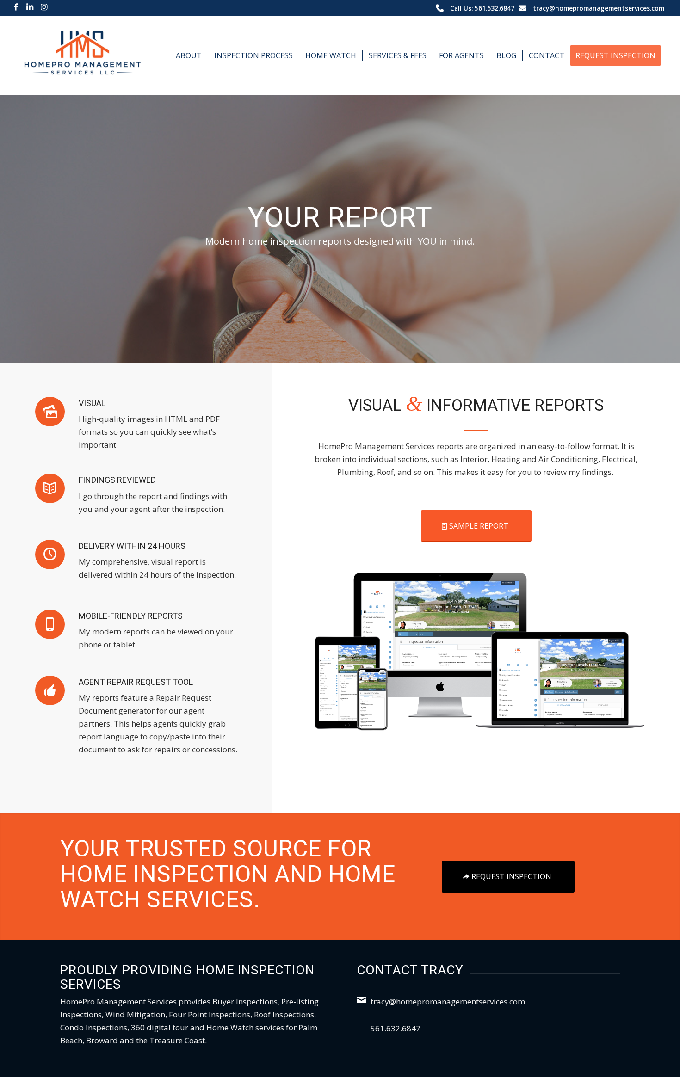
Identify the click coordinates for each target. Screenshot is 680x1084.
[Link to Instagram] (44, 7)
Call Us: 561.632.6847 (482, 8)
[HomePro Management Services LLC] (82, 55)
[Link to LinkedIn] (30, 7)
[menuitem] (189, 55)
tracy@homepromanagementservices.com (598, 8)
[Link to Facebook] (16, 7)
